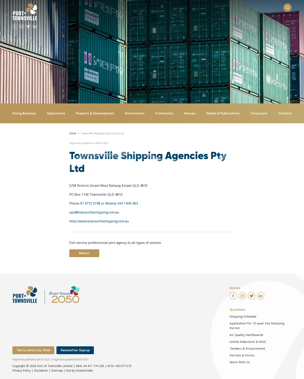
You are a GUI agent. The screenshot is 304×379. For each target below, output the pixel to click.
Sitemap (56, 370)
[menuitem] (24, 113)
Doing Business (24, 113)
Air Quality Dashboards (246, 335)
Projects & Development (95, 113)
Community (164, 113)
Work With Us (240, 362)
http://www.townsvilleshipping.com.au (99, 221)
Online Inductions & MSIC (248, 341)
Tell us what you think (33, 350)
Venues (189, 113)
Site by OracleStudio (79, 370)
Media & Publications (223, 113)
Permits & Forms (242, 355)
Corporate (258, 113)
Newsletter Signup (75, 350)
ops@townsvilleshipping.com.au (94, 212)
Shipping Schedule (243, 316)
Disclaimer (41, 370)
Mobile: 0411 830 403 (121, 203)
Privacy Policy (21, 370)
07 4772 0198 (90, 203)
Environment (135, 113)
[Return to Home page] (24, 12)
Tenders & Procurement (247, 348)
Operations (56, 113)
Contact (285, 113)
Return (84, 253)
